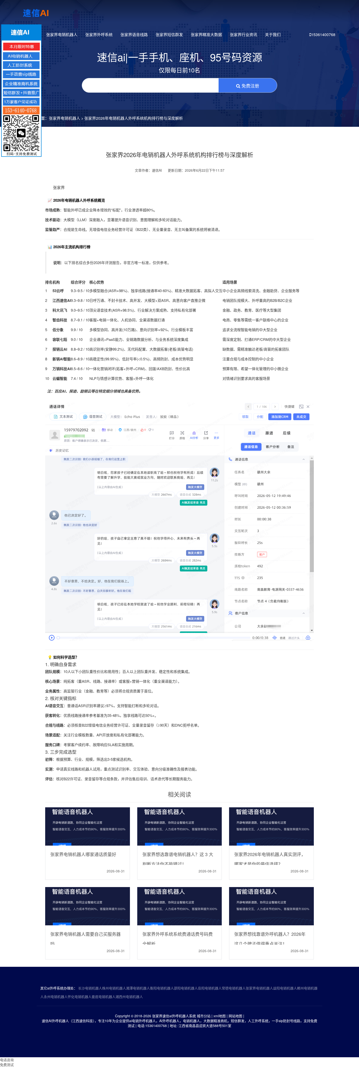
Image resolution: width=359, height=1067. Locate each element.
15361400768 (323, 34)
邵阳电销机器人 (186, 988)
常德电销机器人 (234, 988)
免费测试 (7, 1064)
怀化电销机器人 (80, 996)
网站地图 (235, 1015)
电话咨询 (7, 1059)
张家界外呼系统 (99, 34)
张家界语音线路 (134, 34)
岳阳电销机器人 (210, 988)
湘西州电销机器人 (129, 996)
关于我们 (273, 34)
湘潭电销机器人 (138, 988)
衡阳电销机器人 (162, 988)
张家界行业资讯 (243, 34)
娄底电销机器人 (104, 996)
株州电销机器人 (114, 988)
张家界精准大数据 (206, 34)
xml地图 (219, 1015)
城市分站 (204, 1015)
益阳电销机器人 (285, 988)
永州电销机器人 (56, 996)
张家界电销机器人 (61, 34)
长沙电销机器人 (90, 988)
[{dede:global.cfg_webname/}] (36, 11)
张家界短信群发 (169, 34)
